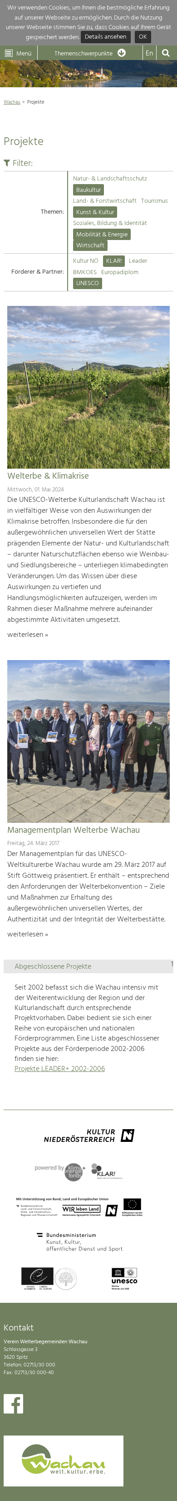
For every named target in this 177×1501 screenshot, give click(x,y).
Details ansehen (105, 37)
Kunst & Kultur (95, 212)
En (149, 54)
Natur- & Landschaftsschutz (110, 179)
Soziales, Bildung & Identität (110, 223)
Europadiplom (119, 272)
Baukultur (88, 190)
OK (143, 37)
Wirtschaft (90, 245)
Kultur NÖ (85, 261)
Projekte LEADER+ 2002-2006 (60, 1069)
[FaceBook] (13, 1406)
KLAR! (114, 261)
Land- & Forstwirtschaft (105, 201)
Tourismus (154, 201)
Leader (138, 261)
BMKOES (85, 272)
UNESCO (87, 283)
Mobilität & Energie (102, 235)
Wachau (12, 102)
